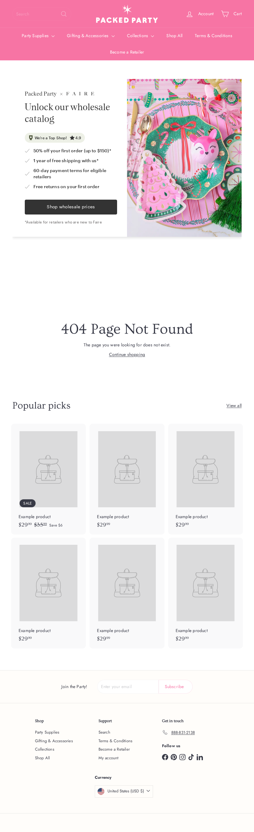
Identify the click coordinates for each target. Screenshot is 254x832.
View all (234, 405)
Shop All (174, 35)
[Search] (63, 14)
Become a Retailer (127, 52)
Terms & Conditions (213, 35)
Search (104, 732)
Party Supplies (36, 35)
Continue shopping (127, 354)
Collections (138, 35)
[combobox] (41, 14)
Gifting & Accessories (88, 35)
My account (109, 758)
